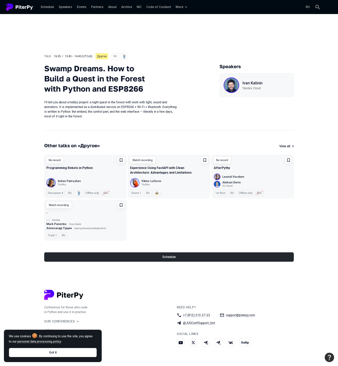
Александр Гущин (59, 228)
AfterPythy (222, 168)
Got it (53, 352)
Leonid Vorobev (233, 176)
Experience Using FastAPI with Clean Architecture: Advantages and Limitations (161, 170)
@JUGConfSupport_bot (199, 323)
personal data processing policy (39, 341)
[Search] (318, 7)
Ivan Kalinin (252, 83)
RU (308, 7)
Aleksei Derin (231, 182)
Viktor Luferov (151, 181)
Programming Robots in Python (69, 168)
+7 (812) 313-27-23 (196, 315)
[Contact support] (329, 357)
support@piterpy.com (240, 315)
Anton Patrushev (69, 181)
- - (47, 219)
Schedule (169, 257)
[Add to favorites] (121, 160)
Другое (102, 56)
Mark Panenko (56, 224)
